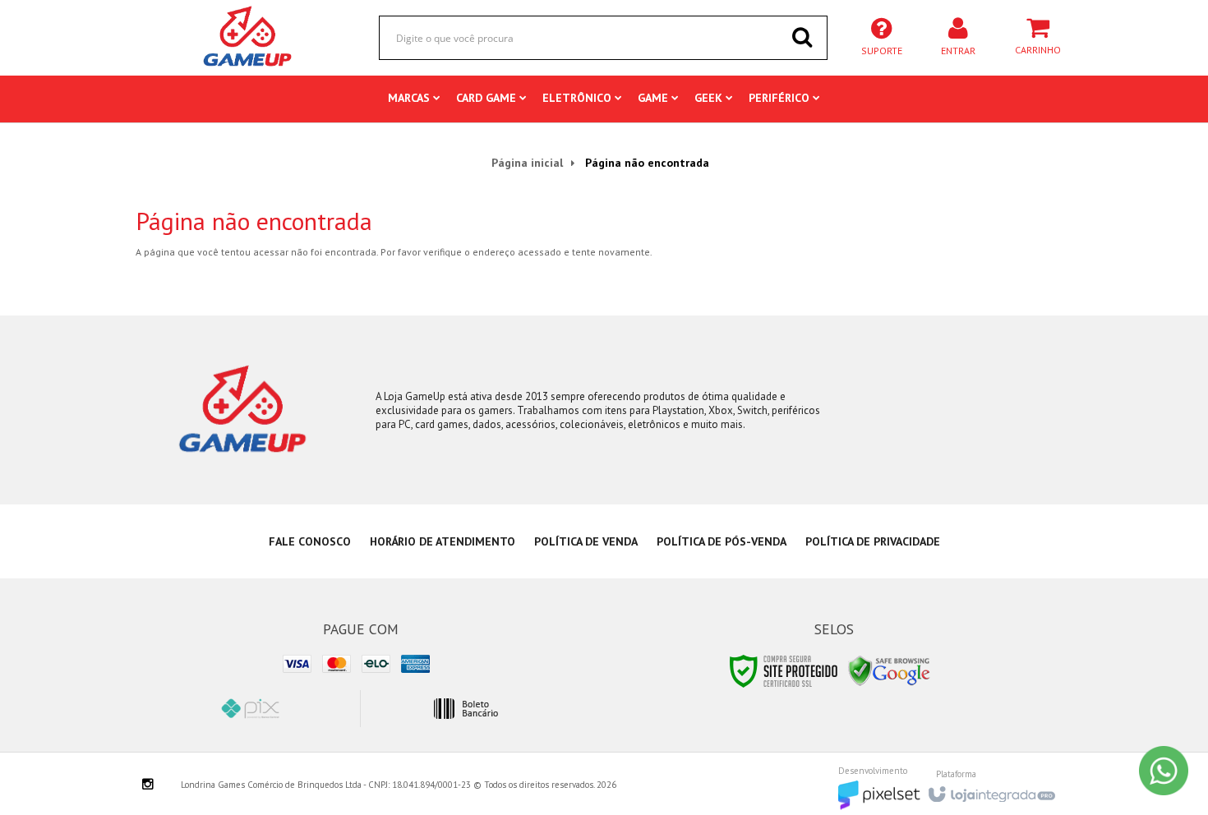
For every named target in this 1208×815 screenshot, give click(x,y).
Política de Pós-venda (721, 541)
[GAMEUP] (248, 37)
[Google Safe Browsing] (889, 670)
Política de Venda (586, 541)
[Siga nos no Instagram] (148, 785)
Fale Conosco (310, 541)
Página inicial (527, 162)
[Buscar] (802, 37)
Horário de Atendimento (442, 541)
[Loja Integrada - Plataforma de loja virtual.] (990, 789)
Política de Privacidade (872, 541)
